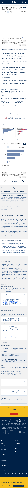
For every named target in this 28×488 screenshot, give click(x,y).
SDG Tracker (3, 454)
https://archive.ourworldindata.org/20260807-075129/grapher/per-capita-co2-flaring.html (12, 302)
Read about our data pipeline (7, 235)
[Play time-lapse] (3, 41)
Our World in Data (14, 2)
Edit (23, 11)
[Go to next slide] (23, 181)
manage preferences (18, 482)
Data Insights (3, 445)
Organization (17, 443)
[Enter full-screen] (25, 45)
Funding (16, 445)
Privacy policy (4, 477)
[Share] (23, 45)
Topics (2, 440)
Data (2, 443)
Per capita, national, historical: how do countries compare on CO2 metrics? (14, 62)
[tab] (3, 12)
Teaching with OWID (5, 457)
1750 (6, 172)
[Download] (20, 45)
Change (23, 147)
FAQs (11, 428)
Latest (2, 451)
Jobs (15, 451)
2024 (25, 40)
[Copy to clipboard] (23, 295)
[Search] (22, 2)
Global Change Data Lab (19, 419)
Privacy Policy (10, 482)
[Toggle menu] (2, 2)
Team (16, 448)
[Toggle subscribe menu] (25, 2)
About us (16, 440)
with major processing (12, 98)
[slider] (9, 40)
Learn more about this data (14, 43)
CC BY (20, 421)
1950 (6, 40)
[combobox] (22, 2)
